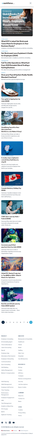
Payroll (3, 350)
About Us (20, 395)
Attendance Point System (8, 356)
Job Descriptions (23, 384)
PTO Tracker (4, 409)
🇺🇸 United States (5, 430)
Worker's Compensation (8, 373)
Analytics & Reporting (7, 406)
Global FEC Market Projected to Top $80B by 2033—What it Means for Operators (11, 275)
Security (20, 381)
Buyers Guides (22, 387)
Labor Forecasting (6, 347)
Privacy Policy (22, 412)
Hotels (20, 344)
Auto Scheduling (5, 364)
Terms (20, 415)
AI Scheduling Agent (6, 342)
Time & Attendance (6, 344)
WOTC (3, 412)
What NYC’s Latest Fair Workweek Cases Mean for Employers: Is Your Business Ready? (14, 43)
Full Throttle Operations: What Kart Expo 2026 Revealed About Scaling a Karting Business (15, 65)
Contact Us (21, 398)
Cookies (20, 410)
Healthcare (21, 342)
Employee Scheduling (7, 339)
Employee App (5, 353)
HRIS (2, 400)
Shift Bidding (4, 367)
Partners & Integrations (24, 378)
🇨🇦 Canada (14, 430)
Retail (19, 347)
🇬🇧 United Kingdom (23, 430)
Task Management (6, 403)
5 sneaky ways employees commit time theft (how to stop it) (10, 160)
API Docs (20, 373)
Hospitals (20, 356)
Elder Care (21, 353)
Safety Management (6, 370)
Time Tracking (5, 390)
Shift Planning (5, 381)
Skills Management (6, 384)
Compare (20, 376)
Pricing (20, 367)
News (19, 401)
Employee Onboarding (7, 359)
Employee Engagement (7, 397)
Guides (20, 370)
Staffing (20, 350)
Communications (6, 361)
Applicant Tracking (6, 414)
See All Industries (23, 359)
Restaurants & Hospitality (25, 339)
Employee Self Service (7, 387)
